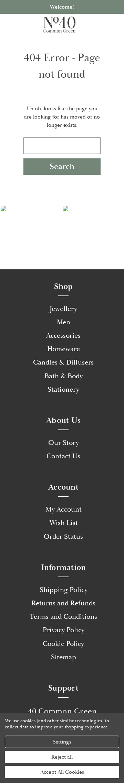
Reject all (62, 756)
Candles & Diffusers (63, 362)
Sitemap (63, 657)
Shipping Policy (63, 589)
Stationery (63, 389)
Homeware (63, 349)
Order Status (63, 536)
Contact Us (63, 456)
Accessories (63, 335)
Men (63, 322)
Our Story (63, 442)
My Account (63, 509)
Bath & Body (63, 376)
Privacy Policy (63, 630)
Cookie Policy (63, 643)
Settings (62, 741)
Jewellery (63, 308)
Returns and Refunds (63, 603)
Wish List (63, 522)
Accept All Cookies (62, 772)
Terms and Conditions (63, 616)
